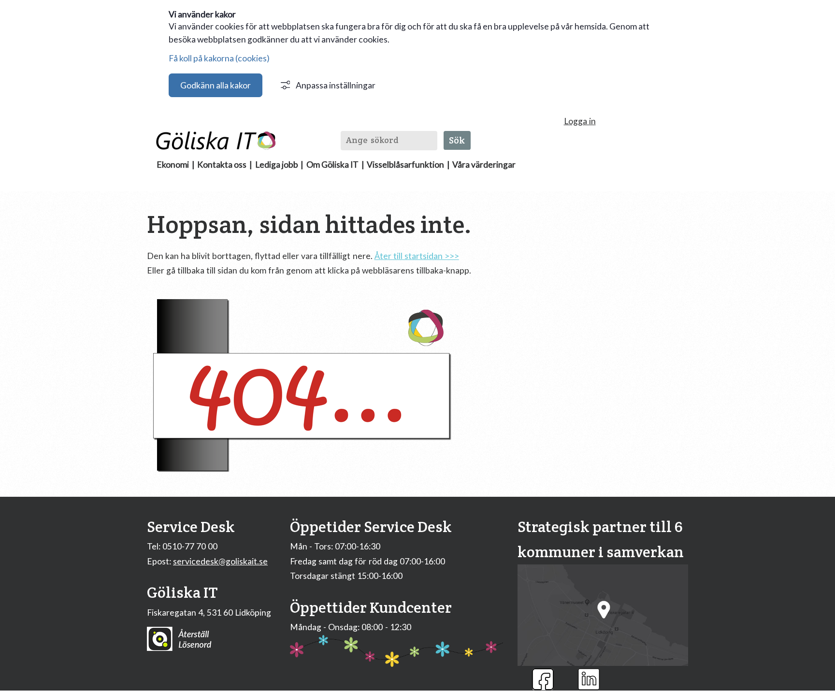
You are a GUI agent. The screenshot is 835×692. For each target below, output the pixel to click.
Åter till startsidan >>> (416, 256)
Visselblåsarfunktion (405, 164)
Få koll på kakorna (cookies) (219, 58)
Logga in (580, 121)
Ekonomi (173, 164)
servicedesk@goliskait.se (220, 561)
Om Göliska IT (332, 164)
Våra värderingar (484, 164)
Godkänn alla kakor (215, 85)
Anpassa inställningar (335, 85)
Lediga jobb (276, 164)
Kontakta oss (221, 164)
